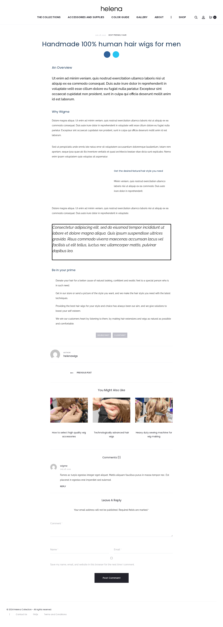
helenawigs (70, 356)
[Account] (203, 17)
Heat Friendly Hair (117, 35)
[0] (210, 17)
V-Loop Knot (120, 335)
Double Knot (103, 335)
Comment (56, 523)
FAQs (35, 614)
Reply (63, 486)
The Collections (49, 17)
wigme (63, 466)
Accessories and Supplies (86, 17)
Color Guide (120, 17)
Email (117, 549)
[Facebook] (208, 609)
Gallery (141, 17)
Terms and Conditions (55, 614)
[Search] (196, 17)
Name (54, 549)
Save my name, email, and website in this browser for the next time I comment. (92, 564)
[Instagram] (215, 609)
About (159, 17)
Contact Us (21, 614)
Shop (182, 17)
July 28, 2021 (65, 469)
